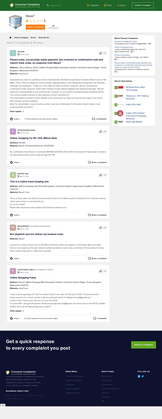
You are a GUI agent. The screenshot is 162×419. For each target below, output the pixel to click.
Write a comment (99, 162)
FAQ (103, 401)
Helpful (16, 119)
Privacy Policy (107, 380)
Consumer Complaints (75, 376)
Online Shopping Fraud (124, 47)
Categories (94, 5)
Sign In (123, 5)
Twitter (142, 376)
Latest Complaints (73, 389)
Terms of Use (107, 376)
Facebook (139, 376)
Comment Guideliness (110, 389)
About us (105, 393)
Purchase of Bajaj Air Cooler (126, 41)
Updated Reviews (73, 393)
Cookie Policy (107, 385)
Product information (122, 55)
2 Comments (101, 119)
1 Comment (102, 318)
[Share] (100, 53)
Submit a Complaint (143, 5)
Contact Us (106, 397)
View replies (16, 111)
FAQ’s (109, 5)
